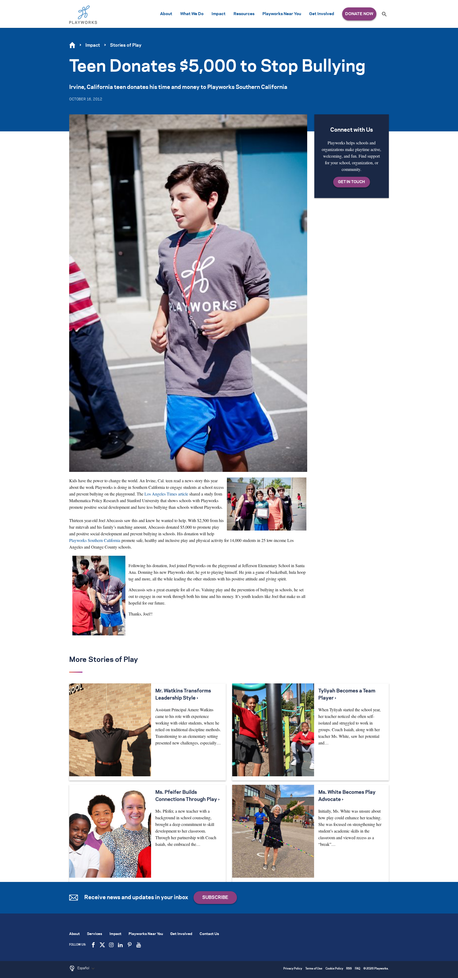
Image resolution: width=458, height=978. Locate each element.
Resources (244, 14)
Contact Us (209, 934)
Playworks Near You (281, 14)
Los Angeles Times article (166, 494)
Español (83, 968)
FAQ (357, 969)
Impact (219, 14)
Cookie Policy (334, 969)
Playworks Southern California (94, 540)
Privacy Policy (292, 969)
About (166, 14)
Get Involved (321, 14)
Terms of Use (313, 969)
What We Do (192, 14)
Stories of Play (125, 45)
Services (94, 934)
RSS (349, 969)
